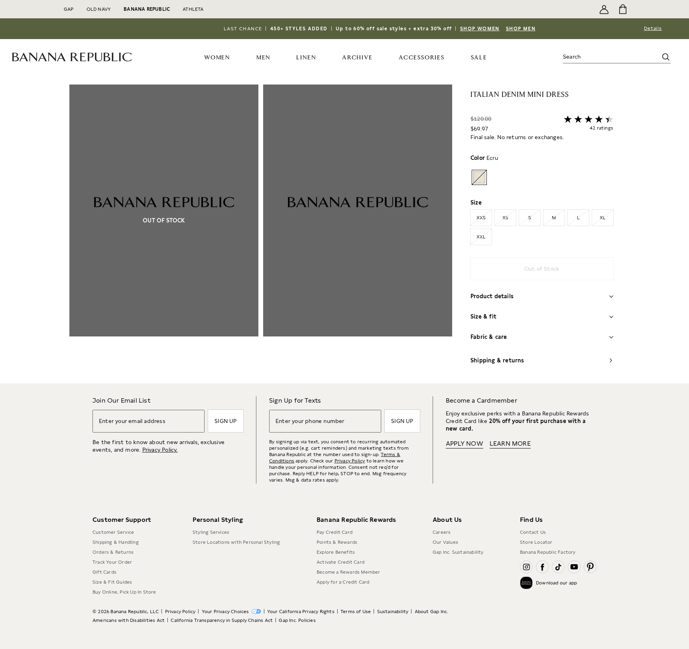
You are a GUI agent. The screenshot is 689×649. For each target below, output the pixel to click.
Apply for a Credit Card (343, 582)
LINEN (306, 58)
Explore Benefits (336, 552)
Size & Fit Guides (112, 582)
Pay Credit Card (334, 532)
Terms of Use (356, 611)
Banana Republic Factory (548, 552)
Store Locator (536, 542)
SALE (479, 58)
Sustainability (393, 611)
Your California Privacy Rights (301, 611)
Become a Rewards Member (348, 572)
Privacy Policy (350, 461)
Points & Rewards (337, 542)
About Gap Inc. (432, 611)
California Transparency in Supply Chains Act (222, 620)
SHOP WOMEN (480, 28)
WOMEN (217, 58)
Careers (442, 532)
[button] (260, 234)
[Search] (666, 57)
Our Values (445, 542)
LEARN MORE (510, 443)
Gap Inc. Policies (297, 620)
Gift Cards (104, 572)
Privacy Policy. (160, 449)
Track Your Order (112, 562)
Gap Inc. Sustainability (458, 552)
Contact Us (533, 532)
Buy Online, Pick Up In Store (124, 592)
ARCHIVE (357, 58)
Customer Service (113, 532)
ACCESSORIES (422, 58)
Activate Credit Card (340, 562)
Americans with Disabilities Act (129, 620)
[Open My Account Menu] (604, 9)
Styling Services (211, 532)
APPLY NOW (464, 443)
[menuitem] (217, 57)
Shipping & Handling (116, 542)
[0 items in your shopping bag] (622, 9)
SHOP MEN (520, 28)
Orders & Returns (113, 552)
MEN (263, 58)
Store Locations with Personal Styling (236, 542)
